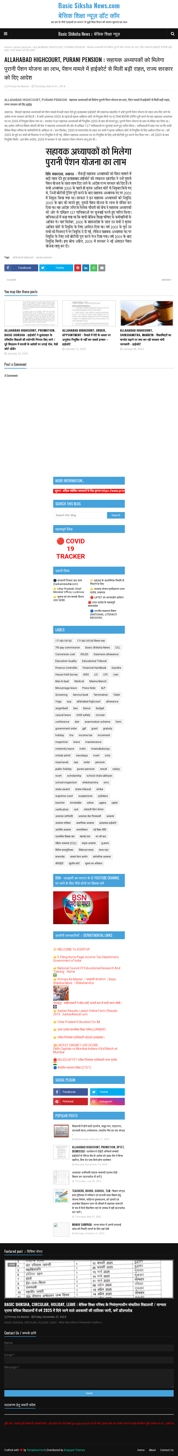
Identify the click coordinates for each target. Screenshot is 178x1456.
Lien (115, 674)
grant (94, 728)
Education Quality (66, 661)
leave (76, 742)
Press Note (89, 688)
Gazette (116, 667)
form (118, 721)
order (87, 762)
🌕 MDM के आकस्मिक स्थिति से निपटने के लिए (107, 582)
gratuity (107, 728)
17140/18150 (63, 640)
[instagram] (107, 1101)
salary (116, 769)
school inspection (66, 782)
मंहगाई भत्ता (85, 836)
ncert (96, 755)
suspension (85, 796)
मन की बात (101, 836)
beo (75, 708)
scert (58, 775)
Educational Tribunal (94, 661)
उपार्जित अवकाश (63, 829)
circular (100, 715)
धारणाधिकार (82, 829)
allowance (112, 701)
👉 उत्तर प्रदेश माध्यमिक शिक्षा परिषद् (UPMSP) (79, 1029)
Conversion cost (65, 654)
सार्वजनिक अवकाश (102, 856)
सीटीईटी (59, 863)
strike (99, 789)
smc (106, 782)
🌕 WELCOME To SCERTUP (71, 949)
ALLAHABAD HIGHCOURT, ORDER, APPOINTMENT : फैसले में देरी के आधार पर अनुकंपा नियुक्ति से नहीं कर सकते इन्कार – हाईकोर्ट (86, 337)
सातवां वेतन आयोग (78, 856)
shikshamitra (90, 782)
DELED (84, 654)
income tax (85, 735)
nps (76, 762)
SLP (103, 688)
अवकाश (110, 816)
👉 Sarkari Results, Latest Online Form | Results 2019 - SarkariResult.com (85, 1012)
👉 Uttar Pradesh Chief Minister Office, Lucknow (68, 590)
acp (69, 701)
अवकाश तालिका (63, 823)
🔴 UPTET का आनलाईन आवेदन (107, 597)
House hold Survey (66, 674)
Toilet (116, 694)
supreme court (64, 796)
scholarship (74, 775)
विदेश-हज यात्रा (86, 849)
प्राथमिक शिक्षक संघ (64, 836)
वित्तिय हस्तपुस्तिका (64, 849)
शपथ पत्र (103, 849)
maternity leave (64, 748)
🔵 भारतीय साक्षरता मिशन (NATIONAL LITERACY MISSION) (103, 614)
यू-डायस (105, 843)
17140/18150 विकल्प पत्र (91, 640)
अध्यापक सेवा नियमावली (89, 816)
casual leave (63, 715)
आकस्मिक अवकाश (85, 823)
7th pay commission (67, 647)
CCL (117, 647)
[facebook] (70, 1092)
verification (62, 809)
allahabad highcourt (23, 257)
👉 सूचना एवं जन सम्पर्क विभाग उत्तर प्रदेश (68, 598)
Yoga (58, 701)
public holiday (63, 769)
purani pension (22, 47)
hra (71, 735)
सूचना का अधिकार (93, 863)
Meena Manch (98, 681)
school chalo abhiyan (99, 775)
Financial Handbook (94, 667)
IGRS (86, 674)
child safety (83, 715)
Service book (80, 694)
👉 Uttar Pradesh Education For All (76, 1022)
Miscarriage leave (66, 688)
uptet (115, 802)
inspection (61, 742)
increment (104, 735)
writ (76, 809)
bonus (87, 708)
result (103, 769)
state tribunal (83, 789)
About (152, 1450)
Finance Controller (66, 667)
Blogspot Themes (74, 1450)
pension (100, 762)
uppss (102, 802)
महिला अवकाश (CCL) (65, 843)
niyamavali (61, 762)
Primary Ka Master (18, 86)
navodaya (82, 755)
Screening (61, 694)
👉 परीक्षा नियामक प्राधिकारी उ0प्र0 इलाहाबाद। (79, 1037)
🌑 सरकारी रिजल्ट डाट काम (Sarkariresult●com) (67, 582)
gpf (84, 728)
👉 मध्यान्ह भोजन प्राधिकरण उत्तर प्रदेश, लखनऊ (107, 590)
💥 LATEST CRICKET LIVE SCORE (75, 1045)
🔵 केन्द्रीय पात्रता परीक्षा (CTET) (72, 1067)
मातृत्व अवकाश (89, 843)
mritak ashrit (63, 755)
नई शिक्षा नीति (99, 829)
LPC (105, 674)
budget (100, 708)
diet (77, 721)
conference (62, 721)
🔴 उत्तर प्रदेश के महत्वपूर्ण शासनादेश (101, 604)
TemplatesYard (36, 1450)
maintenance (93, 742)
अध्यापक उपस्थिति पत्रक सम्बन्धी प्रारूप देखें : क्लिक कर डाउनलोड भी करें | (95, 1174)
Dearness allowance (106, 654)
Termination (101, 694)
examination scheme (97, 721)
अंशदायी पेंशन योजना (94, 809)
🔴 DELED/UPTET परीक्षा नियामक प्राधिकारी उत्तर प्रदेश (85, 1059)
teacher (60, 802)
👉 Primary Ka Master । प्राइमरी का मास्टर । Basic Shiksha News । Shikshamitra (84, 981)
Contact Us (167, 1450)
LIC (96, 674)
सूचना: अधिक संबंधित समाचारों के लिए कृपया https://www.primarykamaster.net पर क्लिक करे (84, 490)
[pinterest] (70, 1101)
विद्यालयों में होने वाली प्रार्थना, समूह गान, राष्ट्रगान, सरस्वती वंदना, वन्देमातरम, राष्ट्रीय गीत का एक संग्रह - (98, 1130)
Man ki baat (62, 681)
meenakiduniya (100, 748)
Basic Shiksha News (97, 647)
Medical (79, 681)
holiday (59, 735)
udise (90, 802)
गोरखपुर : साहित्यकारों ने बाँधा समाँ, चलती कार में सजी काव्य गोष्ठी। (87, 1003)
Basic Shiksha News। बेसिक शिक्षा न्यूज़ (89, 33)
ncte (107, 755)
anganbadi (61, 708)
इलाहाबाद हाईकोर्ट (107, 823)
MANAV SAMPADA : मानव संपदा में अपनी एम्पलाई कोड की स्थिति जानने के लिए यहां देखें (96, 1227)
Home (8, 47)
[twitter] (107, 1092)
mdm (82, 748)
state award (62, 789)
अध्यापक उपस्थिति (64, 816)
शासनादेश (60, 856)
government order (66, 728)
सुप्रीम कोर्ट (74, 863)
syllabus (103, 796)
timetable (75, 802)
